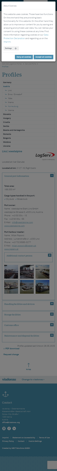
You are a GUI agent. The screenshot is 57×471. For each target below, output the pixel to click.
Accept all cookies (43, 57)
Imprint (7, 42)
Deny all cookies (24, 57)
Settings (8, 48)
